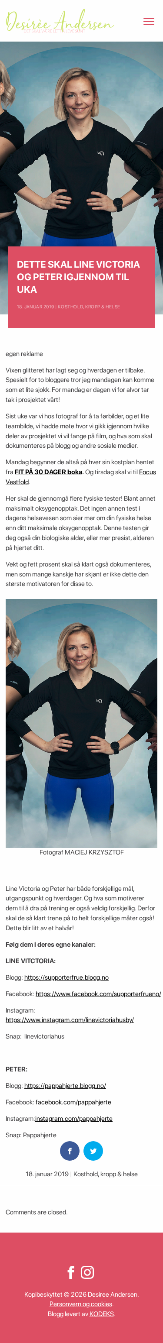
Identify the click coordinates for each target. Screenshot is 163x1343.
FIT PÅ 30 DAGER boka (48, 472)
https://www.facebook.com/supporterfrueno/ (98, 994)
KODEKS (102, 1314)
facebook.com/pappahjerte (73, 1102)
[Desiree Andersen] (60, 21)
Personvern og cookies (81, 1304)
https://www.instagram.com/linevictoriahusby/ (70, 1020)
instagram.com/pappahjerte (74, 1119)
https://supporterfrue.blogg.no (66, 977)
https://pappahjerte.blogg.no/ (65, 1086)
